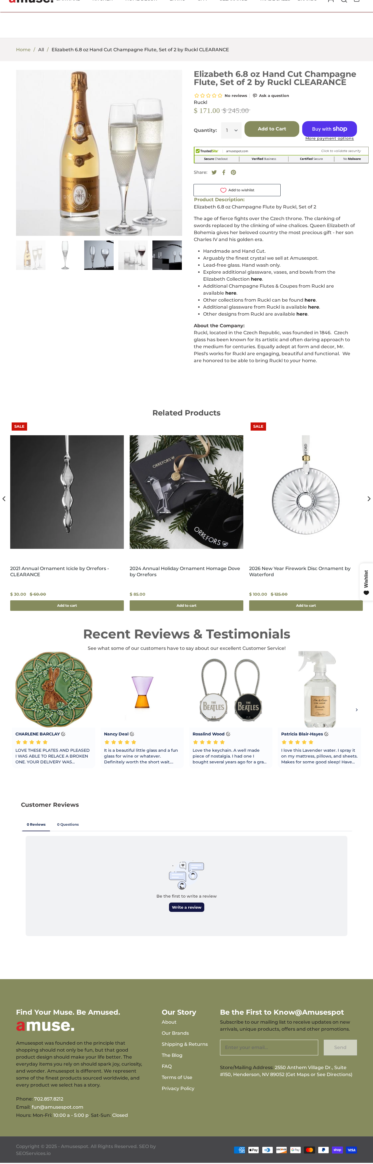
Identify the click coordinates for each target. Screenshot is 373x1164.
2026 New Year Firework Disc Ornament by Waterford (300, 571)
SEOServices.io (33, 1153)
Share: (200, 172)
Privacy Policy (178, 1088)
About (169, 1022)
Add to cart (67, 605)
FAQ (167, 1066)
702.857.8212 (48, 1099)
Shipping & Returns (185, 1044)
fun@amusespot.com (57, 1107)
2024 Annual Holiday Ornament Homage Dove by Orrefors (185, 571)
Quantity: (205, 130)
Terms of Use (177, 1077)
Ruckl (200, 102)
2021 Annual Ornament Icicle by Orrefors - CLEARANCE (59, 571)
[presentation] (4, 498)
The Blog (172, 1055)
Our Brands (175, 1033)
